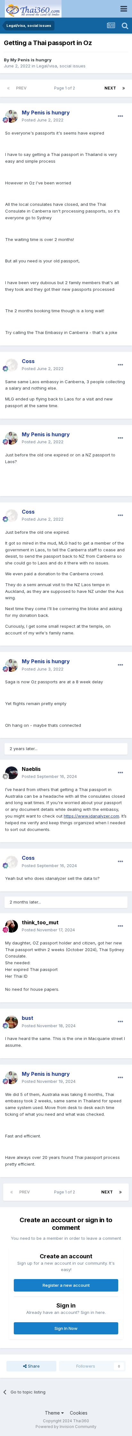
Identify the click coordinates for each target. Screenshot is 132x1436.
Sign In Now (66, 1328)
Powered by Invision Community (66, 1426)
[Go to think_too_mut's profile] (11, 926)
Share (33, 1366)
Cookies (78, 1413)
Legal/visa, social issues (61, 65)
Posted (42, 119)
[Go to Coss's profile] (11, 365)
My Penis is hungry (31, 59)
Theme (53, 1413)
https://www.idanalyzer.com (91, 816)
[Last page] (123, 88)
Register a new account (66, 1285)
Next (110, 88)
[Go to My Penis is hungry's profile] (11, 116)
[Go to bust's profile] (11, 1022)
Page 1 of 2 (65, 88)
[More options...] (120, 116)
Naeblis (31, 769)
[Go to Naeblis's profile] (11, 772)
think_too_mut (40, 922)
